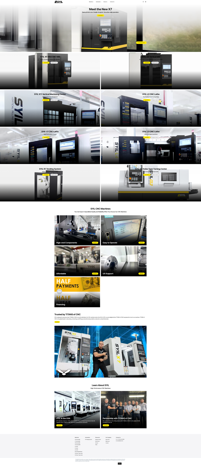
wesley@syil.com (120, 440)
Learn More (46, 62)
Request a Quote (54, 62)
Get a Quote (100, 15)
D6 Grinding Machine (78, 451)
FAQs (96, 444)
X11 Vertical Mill (77, 444)
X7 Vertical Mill (77, 441)
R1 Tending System (88, 439)
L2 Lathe (76, 446)
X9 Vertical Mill (77, 442)
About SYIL (108, 439)
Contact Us (112, 1)
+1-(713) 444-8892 (120, 439)
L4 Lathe (76, 449)
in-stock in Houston (141, 42)
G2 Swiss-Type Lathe (79, 453)
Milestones (108, 441)
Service (96, 442)
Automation (98, 1)
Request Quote (98, 439)
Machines (91, 1)
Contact (107, 442)
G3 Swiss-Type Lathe (79, 455)
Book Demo (97, 441)
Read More (95, 242)
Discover (105, 1)
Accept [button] (120, 463)
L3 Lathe (76, 448)
